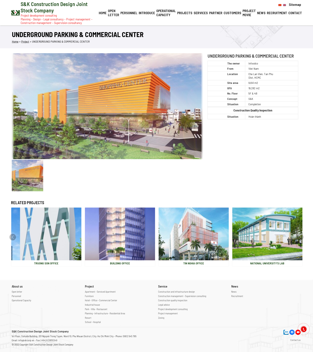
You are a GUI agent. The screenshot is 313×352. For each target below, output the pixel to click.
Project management (168, 313)
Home (103, 13)
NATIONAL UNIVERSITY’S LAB (267, 263)
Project (25, 41)
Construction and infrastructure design (176, 291)
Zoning (161, 317)
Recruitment (277, 13)
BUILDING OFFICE (120, 263)
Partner (215, 13)
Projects (184, 13)
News (261, 13)
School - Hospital (93, 322)
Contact (295, 13)
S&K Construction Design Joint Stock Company (51, 344)
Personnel (128, 13)
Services (201, 13)
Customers (232, 13)
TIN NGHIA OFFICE (193, 263)
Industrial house (92, 304)
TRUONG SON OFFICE (46, 263)
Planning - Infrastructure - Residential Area (105, 313)
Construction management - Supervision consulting (182, 296)
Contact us (295, 339)
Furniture (89, 296)
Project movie (249, 13)
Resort (88, 317)
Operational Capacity (166, 13)
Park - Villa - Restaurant (96, 309)
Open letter (113, 13)
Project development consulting (173, 309)
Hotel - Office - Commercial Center (101, 300)
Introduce (147, 13)
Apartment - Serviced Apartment (100, 291)
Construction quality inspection (172, 300)
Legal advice (164, 304)
